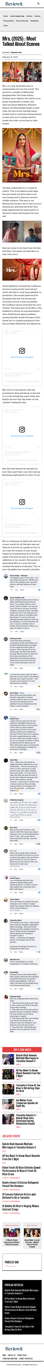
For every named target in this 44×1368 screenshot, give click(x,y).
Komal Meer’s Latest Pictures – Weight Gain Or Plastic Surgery (32, 1243)
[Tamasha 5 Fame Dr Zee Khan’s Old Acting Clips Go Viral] (8, 1089)
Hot (18, 1064)
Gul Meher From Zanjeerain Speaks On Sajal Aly (27, 1103)
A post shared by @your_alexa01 (22, 460)
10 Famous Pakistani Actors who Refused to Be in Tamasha (19, 1196)
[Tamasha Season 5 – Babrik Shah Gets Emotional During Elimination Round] (8, 1119)
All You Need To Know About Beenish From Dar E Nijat (28, 1073)
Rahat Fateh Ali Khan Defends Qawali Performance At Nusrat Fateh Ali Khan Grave (21, 1171)
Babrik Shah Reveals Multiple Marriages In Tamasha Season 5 (27, 1058)
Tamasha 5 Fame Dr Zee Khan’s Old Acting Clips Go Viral (28, 1088)
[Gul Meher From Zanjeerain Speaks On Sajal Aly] (8, 1104)
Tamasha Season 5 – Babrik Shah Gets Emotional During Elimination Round (27, 1119)
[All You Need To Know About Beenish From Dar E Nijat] (8, 1074)
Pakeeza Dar (16, 52)
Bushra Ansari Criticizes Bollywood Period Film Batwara (20, 1184)
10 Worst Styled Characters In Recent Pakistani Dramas (11, 1242)
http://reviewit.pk (10, 1266)
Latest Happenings (11, 1178)
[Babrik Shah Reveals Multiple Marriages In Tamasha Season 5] (8, 1059)
